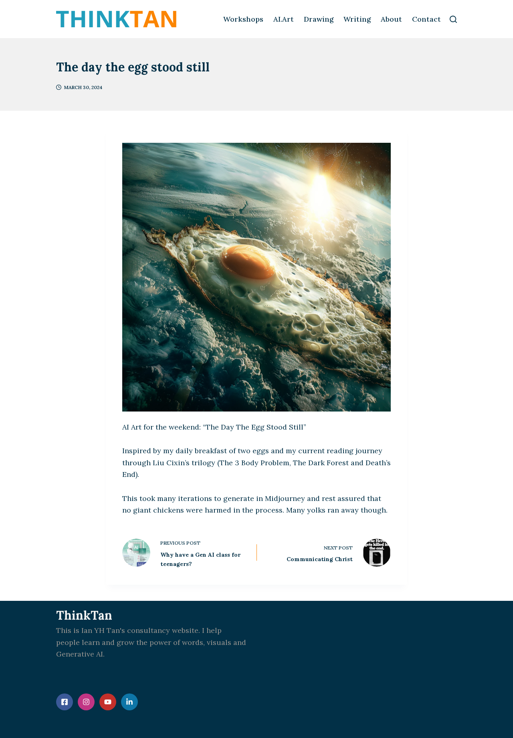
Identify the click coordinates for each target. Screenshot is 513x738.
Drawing (318, 19)
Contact (426, 19)
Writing (357, 19)
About (391, 19)
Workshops (243, 19)
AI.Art (283, 19)
